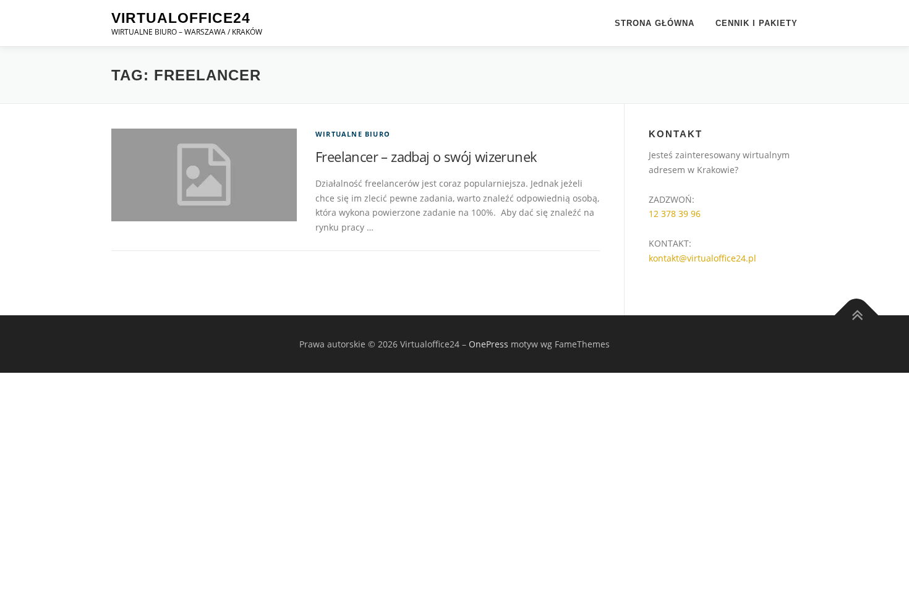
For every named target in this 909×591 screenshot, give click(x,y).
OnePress (488, 344)
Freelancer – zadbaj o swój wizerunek (426, 156)
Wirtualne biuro (352, 133)
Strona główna (654, 23)
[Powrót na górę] (857, 315)
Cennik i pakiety (756, 23)
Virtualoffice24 (180, 18)
